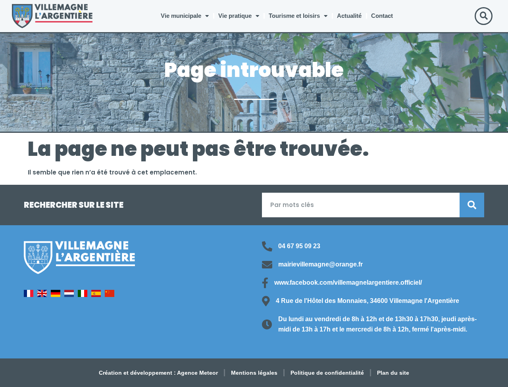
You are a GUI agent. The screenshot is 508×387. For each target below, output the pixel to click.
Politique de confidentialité (327, 373)
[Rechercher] (472, 205)
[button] (484, 16)
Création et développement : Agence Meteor (158, 373)
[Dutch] (71, 295)
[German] (57, 295)
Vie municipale (181, 15)
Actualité (349, 15)
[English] (44, 295)
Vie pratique (235, 15)
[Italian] (84, 295)
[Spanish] (98, 295)
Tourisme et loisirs (294, 15)
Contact (382, 15)
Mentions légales (254, 373)
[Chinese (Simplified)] (111, 295)
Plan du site (393, 373)
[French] (30, 295)
